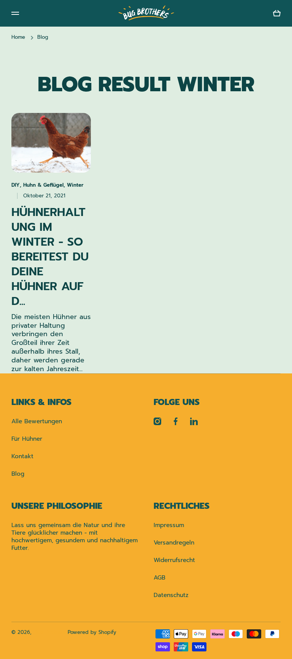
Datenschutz (171, 595)
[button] (277, 13)
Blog (17, 473)
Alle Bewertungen (36, 421)
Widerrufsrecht (174, 560)
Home (18, 37)
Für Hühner (26, 438)
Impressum (169, 525)
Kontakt (22, 456)
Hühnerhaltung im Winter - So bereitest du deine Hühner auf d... (50, 257)
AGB (159, 577)
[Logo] (146, 13)
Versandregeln (174, 542)
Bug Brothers (49, 632)
